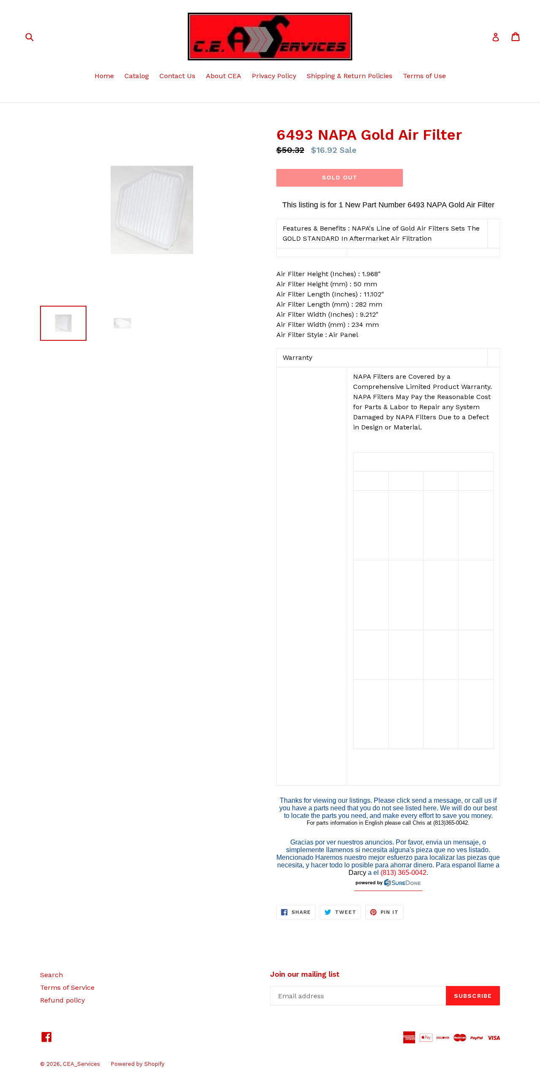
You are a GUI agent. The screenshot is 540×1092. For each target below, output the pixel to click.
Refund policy (62, 1000)
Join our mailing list (305, 974)
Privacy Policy (274, 76)
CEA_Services (81, 1064)
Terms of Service (67, 987)
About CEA (223, 76)
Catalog (136, 76)
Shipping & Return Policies (349, 76)
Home (104, 76)
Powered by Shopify (138, 1064)
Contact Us (177, 76)
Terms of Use (424, 76)
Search (51, 975)
